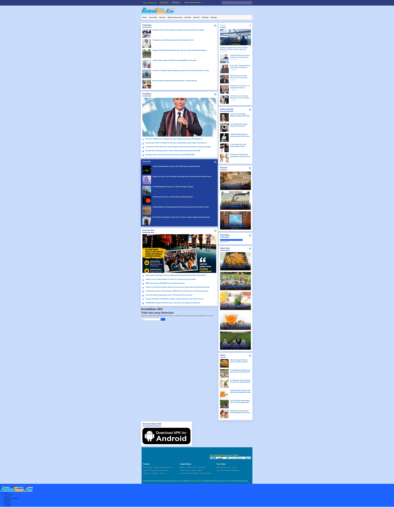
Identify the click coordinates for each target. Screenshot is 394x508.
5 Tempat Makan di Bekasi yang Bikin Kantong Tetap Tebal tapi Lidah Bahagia (240, 371)
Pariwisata (201, 467)
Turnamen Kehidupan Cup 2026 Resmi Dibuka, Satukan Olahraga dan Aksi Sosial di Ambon (174, 299)
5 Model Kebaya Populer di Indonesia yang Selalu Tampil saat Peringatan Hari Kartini (239, 135)
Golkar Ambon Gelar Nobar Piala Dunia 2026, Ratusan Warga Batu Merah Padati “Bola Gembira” (176, 275)
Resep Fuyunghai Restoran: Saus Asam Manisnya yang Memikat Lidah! (239, 361)
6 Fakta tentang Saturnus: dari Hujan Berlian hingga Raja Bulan (173, 197)
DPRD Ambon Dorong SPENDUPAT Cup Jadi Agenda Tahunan (165, 283)
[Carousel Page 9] (239, 240)
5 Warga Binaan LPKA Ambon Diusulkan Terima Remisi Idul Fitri (173, 40)
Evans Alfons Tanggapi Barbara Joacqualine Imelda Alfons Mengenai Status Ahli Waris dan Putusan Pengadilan (240, 66)
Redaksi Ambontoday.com (163, 467)
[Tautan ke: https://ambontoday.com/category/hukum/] (250, 25)
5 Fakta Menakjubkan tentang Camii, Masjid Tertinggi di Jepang (173, 186)
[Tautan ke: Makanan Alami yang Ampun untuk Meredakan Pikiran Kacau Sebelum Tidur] (224, 414)
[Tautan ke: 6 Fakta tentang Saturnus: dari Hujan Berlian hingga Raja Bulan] (146, 200)
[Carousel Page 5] (230, 240)
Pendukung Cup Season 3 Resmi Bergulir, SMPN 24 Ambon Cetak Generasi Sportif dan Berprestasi (176, 291)
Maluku (182, 467)
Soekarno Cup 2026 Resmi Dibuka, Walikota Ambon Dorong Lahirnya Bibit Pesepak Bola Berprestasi (177, 287)
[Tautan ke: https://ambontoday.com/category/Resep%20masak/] (250, 355)
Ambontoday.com (196, 481)
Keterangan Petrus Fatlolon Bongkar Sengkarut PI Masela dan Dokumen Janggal (178, 30)
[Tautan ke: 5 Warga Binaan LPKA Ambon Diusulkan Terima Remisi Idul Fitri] (146, 43)
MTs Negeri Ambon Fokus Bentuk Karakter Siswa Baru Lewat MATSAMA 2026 (169, 154)
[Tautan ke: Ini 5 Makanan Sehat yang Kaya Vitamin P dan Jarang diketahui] (224, 383)
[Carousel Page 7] (235, 240)
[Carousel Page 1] (221, 240)
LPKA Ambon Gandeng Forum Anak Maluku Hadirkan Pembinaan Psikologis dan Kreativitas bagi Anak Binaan (240, 87)
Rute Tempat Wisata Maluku (189, 473)
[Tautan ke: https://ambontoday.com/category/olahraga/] (215, 230)
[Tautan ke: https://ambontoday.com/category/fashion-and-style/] (250, 109)
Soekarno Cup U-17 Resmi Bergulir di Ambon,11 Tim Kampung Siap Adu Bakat (170, 279)
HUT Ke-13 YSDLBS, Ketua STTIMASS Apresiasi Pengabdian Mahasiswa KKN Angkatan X (173, 139)
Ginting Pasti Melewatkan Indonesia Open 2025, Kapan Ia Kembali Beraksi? (176, 166)
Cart (229, 467)
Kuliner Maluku (206, 473)
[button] (250, 3)
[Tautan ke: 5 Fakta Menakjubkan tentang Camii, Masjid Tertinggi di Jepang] (146, 190)
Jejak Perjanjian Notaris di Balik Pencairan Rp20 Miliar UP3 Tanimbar (175, 60)
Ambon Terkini (191, 467)
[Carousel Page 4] (228, 240)
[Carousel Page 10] (241, 240)
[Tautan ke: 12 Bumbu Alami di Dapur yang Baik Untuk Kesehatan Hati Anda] (224, 394)
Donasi (162, 473)
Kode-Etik (146, 473)
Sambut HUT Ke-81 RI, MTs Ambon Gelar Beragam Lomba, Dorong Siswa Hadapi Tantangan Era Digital (178, 147)
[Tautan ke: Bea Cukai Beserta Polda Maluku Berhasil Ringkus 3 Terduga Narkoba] (146, 84)
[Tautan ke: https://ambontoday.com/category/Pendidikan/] (215, 94)
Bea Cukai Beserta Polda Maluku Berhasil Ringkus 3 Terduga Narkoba (175, 80)
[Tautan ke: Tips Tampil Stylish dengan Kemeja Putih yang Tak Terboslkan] (224, 127)
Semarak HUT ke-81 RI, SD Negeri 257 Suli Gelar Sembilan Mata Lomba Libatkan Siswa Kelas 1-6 (176, 143)
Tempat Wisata (185, 470)
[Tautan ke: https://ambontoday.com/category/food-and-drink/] (250, 248)
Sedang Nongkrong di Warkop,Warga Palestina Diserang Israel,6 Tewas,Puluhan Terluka (181, 207)
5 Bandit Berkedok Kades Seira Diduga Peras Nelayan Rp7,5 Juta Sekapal (240, 56)
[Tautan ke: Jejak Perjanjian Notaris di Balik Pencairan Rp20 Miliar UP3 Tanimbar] (146, 64)
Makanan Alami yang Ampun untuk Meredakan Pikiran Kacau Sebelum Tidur (240, 412)
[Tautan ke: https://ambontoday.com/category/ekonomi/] (250, 168)
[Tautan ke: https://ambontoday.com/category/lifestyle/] (250, 235)
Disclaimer (154, 473)
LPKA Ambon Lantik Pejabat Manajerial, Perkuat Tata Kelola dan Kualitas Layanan (240, 97)
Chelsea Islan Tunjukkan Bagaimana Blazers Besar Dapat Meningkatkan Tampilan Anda (240, 115)
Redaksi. (225, 481)
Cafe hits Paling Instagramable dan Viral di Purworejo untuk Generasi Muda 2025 (240, 401)
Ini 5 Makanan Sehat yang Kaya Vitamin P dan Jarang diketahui (240, 381)
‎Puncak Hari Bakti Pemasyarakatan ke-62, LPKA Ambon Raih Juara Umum (168, 295)
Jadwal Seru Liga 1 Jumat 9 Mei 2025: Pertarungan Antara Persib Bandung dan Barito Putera (182, 176)
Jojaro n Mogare (197, 470)
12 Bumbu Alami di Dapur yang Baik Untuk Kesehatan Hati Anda (240, 391)
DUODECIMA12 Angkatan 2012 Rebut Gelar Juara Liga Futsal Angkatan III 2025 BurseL (173, 303)
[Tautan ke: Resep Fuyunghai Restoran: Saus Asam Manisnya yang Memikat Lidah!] (224, 363)
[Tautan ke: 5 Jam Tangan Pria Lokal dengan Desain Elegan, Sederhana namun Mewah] (224, 148)
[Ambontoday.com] (158, 10)
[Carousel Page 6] (232, 240)
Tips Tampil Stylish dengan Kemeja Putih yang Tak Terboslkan (239, 125)
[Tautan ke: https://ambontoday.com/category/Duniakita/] (215, 162)
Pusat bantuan (221, 467)
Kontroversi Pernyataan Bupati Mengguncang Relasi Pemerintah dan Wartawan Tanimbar (181, 70)
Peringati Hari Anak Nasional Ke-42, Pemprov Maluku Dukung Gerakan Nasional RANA (172, 150)
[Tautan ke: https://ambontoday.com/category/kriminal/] (215, 25)
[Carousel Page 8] (237, 240)
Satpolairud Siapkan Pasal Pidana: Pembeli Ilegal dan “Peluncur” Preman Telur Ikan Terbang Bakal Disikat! (234, 48)
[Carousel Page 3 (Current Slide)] (226, 240)
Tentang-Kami (148, 467)
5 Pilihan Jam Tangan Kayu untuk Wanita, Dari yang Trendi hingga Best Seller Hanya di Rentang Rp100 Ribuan (240, 155)
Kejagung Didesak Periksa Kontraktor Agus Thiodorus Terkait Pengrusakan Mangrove (180, 50)
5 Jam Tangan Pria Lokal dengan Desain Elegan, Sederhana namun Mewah (238, 145)
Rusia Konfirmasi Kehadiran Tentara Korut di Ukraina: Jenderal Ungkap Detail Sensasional (181, 217)
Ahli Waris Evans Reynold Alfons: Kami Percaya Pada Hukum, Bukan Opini (238, 76)
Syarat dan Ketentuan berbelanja (227, 470)
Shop (234, 467)
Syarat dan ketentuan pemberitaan (155, 470)
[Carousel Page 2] (223, 240)
